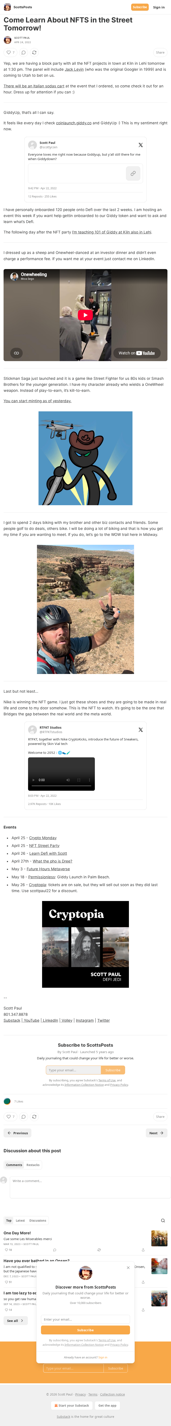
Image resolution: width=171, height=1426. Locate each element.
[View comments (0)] (23, 52)
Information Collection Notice (84, 1345)
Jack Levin (74, 69)
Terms (93, 1394)
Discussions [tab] (37, 1221)
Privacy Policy (119, 1345)
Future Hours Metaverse (48, 869)
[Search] (163, 1220)
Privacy (80, 1394)
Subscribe (140, 7)
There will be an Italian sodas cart (34, 86)
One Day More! (17, 1233)
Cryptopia (37, 885)
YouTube (31, 1020)
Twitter (103, 1020)
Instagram (85, 1020)
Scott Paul (22, 37)
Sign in (159, 7)
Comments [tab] (14, 1165)
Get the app (107, 1405)
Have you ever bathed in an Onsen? (37, 1261)
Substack (12, 1020)
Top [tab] (8, 1221)
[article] (85, 1241)
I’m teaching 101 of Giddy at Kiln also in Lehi (111, 232)
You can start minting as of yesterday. (37, 401)
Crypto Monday (43, 838)
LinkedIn (50, 1020)
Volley (66, 1020)
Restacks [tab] (32, 1165)
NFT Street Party (44, 845)
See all (12, 1320)
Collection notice (112, 1394)
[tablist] (23, 1165)
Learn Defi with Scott (48, 853)
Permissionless (41, 877)
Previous (20, 1133)
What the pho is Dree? (52, 861)
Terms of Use (107, 1340)
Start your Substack (74, 1405)
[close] (128, 1267)
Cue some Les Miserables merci (28, 1239)
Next (153, 1133)
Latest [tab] (20, 1221)
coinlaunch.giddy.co (74, 123)
